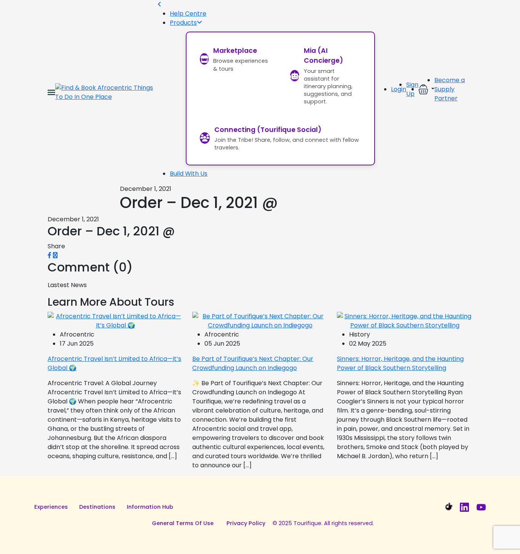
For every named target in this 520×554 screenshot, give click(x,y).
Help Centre (188, 13)
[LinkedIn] (464, 507)
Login (398, 89)
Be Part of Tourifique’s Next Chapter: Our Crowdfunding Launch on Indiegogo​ (252, 363)
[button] (426, 89)
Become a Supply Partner (449, 89)
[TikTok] (447, 507)
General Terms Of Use (183, 523)
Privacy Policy (246, 523)
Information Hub (150, 507)
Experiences (51, 507)
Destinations (97, 507)
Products (183, 22)
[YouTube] (481, 507)
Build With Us (188, 173)
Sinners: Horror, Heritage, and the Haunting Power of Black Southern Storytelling (400, 363)
